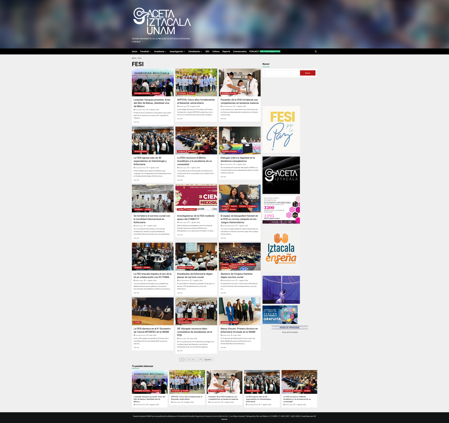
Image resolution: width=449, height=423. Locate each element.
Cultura (215, 51)
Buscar (266, 64)
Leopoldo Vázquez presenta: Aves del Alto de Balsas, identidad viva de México (152, 103)
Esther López (183, 106)
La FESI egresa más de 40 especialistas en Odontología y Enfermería (150, 161)
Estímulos (242, 206)
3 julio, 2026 (152, 335)
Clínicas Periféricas (237, 264)
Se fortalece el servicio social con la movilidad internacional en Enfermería (152, 219)
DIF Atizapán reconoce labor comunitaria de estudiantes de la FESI (194, 332)
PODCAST (264, 51)
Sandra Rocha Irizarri (229, 226)
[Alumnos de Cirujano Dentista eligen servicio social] (240, 256)
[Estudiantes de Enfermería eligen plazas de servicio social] (196, 256)
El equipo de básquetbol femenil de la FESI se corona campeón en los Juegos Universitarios (239, 219)
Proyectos (155, 93)
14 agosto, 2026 (153, 109)
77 (200, 360)
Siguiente (207, 360)
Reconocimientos (141, 151)
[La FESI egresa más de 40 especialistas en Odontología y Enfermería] (153, 140)
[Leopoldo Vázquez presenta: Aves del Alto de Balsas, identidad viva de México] (153, 82)
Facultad (144, 51)
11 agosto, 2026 (240, 106)
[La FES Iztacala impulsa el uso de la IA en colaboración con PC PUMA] (153, 256)
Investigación (176, 51)
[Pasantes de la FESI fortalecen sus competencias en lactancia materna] (240, 82)
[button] (315, 51)
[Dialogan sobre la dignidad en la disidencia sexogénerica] (240, 140)
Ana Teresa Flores (141, 110)
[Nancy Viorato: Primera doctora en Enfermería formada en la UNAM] (240, 311)
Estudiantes (194, 51)
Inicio (134, 51)
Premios (233, 209)
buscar (307, 73)
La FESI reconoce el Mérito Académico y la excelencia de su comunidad (194, 161)
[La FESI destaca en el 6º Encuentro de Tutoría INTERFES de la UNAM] (153, 311)
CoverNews (305, 416)
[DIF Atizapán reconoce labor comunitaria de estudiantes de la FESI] (196, 311)
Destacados (182, 93)
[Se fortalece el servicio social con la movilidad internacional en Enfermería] (153, 198)
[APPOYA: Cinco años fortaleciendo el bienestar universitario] (196, 82)
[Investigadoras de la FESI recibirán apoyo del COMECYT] (196, 198)
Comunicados (239, 51)
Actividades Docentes (142, 93)
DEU (207, 51)
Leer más (136, 122)
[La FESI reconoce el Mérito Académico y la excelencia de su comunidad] (196, 140)
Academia (159, 51)
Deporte (226, 51)
